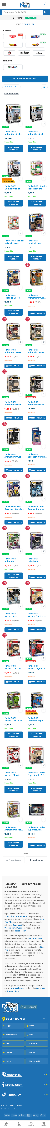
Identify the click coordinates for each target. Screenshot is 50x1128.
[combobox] (22, 12)
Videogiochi (10, 928)
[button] (4, 4)
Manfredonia (11, 1034)
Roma (31, 1026)
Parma (32, 1052)
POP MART (40, 988)
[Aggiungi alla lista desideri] (20, 123)
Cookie (11, 1105)
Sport (17, 931)
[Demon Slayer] (9, 53)
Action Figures (17, 988)
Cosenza (33, 1043)
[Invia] (45, 12)
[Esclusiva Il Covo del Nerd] (13, 67)
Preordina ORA (38, 313)
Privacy (4, 1105)
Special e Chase (34, 938)
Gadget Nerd (13, 991)
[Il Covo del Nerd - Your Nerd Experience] (25, 4)
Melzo (8, 1061)
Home (18, 24)
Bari (7, 1043)
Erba (31, 1034)
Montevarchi (34, 1061)
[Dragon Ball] (13, 44)
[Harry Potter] (24, 53)
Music (19, 928)
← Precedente (13, 860)
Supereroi (17, 925)
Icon (24, 931)
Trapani (9, 1052)
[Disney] (39, 53)
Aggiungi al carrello (13, 148)
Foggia (8, 1026)
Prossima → (36, 860)
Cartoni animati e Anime (15, 916)
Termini (19, 1105)
